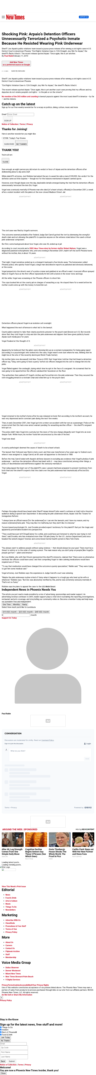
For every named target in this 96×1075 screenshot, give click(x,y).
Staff (8, 954)
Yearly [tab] (24, 604)
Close (3, 1073)
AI (32, 985)
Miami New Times (13, 974)
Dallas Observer (12, 967)
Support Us (84, 17)
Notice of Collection (10, 124)
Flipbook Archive (13, 951)
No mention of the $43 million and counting (20, 96)
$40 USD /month (42, 612)
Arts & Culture (11, 901)
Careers (9, 945)
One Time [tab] (7, 604)
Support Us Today (9, 618)
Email (4, 114)
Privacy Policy (11, 932)
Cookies (16, 985)
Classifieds (10, 923)
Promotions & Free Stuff (16, 926)
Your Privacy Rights (41, 985)
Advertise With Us (13, 920)
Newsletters (11, 910)
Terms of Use (11, 929)
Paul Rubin (8, 56)
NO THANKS (21, 144)
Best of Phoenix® (9, 1032)
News (8, 895)
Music (8, 904)
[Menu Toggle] (3, 17)
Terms (22, 124)
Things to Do (7, 1027)
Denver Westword (13, 971)
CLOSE (5, 162)
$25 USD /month (26, 612)
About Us (9, 942)
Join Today (5, 1037)
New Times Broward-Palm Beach (19, 976)
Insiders (5, 1030)
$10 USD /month (10, 612)
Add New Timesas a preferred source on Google (16, 63)
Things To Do (11, 907)
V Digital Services (13, 980)
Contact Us (10, 948)
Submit (12, 1061)
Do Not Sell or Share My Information (17, 995)
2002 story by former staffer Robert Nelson (52, 248)
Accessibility (25, 985)
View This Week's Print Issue (14, 886)
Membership (11, 957)
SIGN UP (7, 121)
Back (3, 1061)
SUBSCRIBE (9, 144)
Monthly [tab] (16, 604)
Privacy (30, 124)
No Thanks (5, 1041)
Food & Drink (11, 898)
